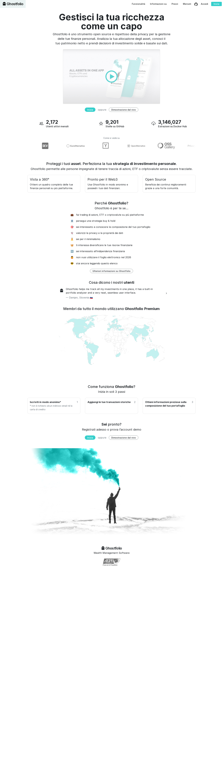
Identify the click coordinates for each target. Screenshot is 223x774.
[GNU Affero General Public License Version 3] (111, 562)
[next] (166, 293)
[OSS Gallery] (158, 145)
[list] (111, 293)
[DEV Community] (36, 145)
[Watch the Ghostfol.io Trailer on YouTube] (111, 76)
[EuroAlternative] (67, 145)
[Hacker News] (97, 145)
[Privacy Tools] (188, 145)
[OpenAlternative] (127, 145)
